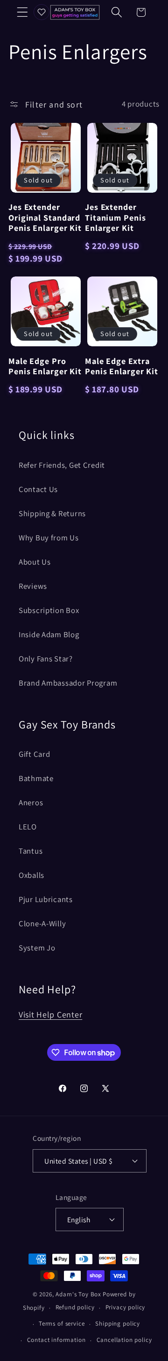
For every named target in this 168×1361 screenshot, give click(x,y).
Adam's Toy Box (78, 1294)
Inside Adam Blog (49, 634)
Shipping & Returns (52, 513)
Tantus (30, 851)
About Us (35, 562)
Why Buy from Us (49, 537)
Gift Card (34, 754)
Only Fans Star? (46, 659)
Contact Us (38, 489)
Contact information (56, 1340)
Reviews (33, 586)
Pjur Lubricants (46, 899)
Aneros (31, 802)
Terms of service (61, 1323)
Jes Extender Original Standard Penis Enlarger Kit (45, 217)
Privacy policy (125, 1307)
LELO (28, 827)
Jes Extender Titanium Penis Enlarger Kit (115, 217)
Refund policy (75, 1307)
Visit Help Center (50, 1014)
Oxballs (31, 875)
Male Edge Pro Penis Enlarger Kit (45, 366)
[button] (22, 12)
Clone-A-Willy (42, 923)
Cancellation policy (124, 1340)
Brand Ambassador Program (68, 683)
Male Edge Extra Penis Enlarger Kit (121, 366)
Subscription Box (49, 610)
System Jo (37, 948)
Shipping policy (117, 1323)
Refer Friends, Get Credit (62, 465)
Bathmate (36, 778)
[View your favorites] (41, 12)
